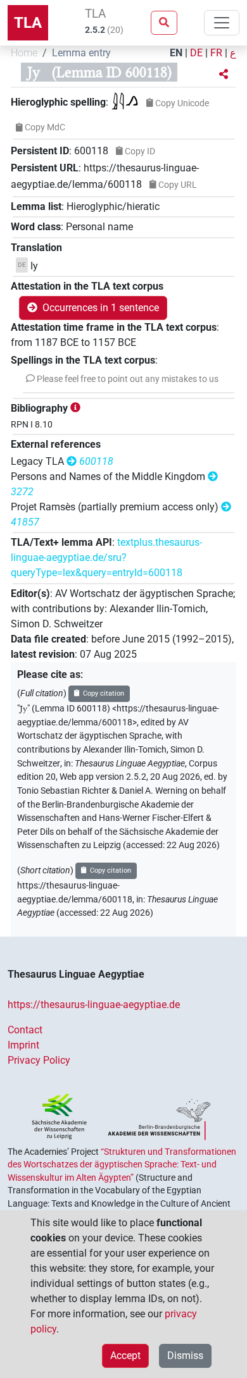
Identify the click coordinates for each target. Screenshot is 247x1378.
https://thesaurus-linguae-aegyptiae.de (94, 1005)
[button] (223, 75)
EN (176, 53)
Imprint (23, 1045)
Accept (125, 1356)
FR (216, 53)
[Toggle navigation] (221, 22)
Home (24, 53)
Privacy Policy (39, 1060)
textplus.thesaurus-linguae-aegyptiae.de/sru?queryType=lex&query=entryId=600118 (106, 557)
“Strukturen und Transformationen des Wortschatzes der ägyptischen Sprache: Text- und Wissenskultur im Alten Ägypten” (122, 1165)
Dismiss (185, 1356)
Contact (25, 1030)
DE (196, 53)
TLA (28, 23)
